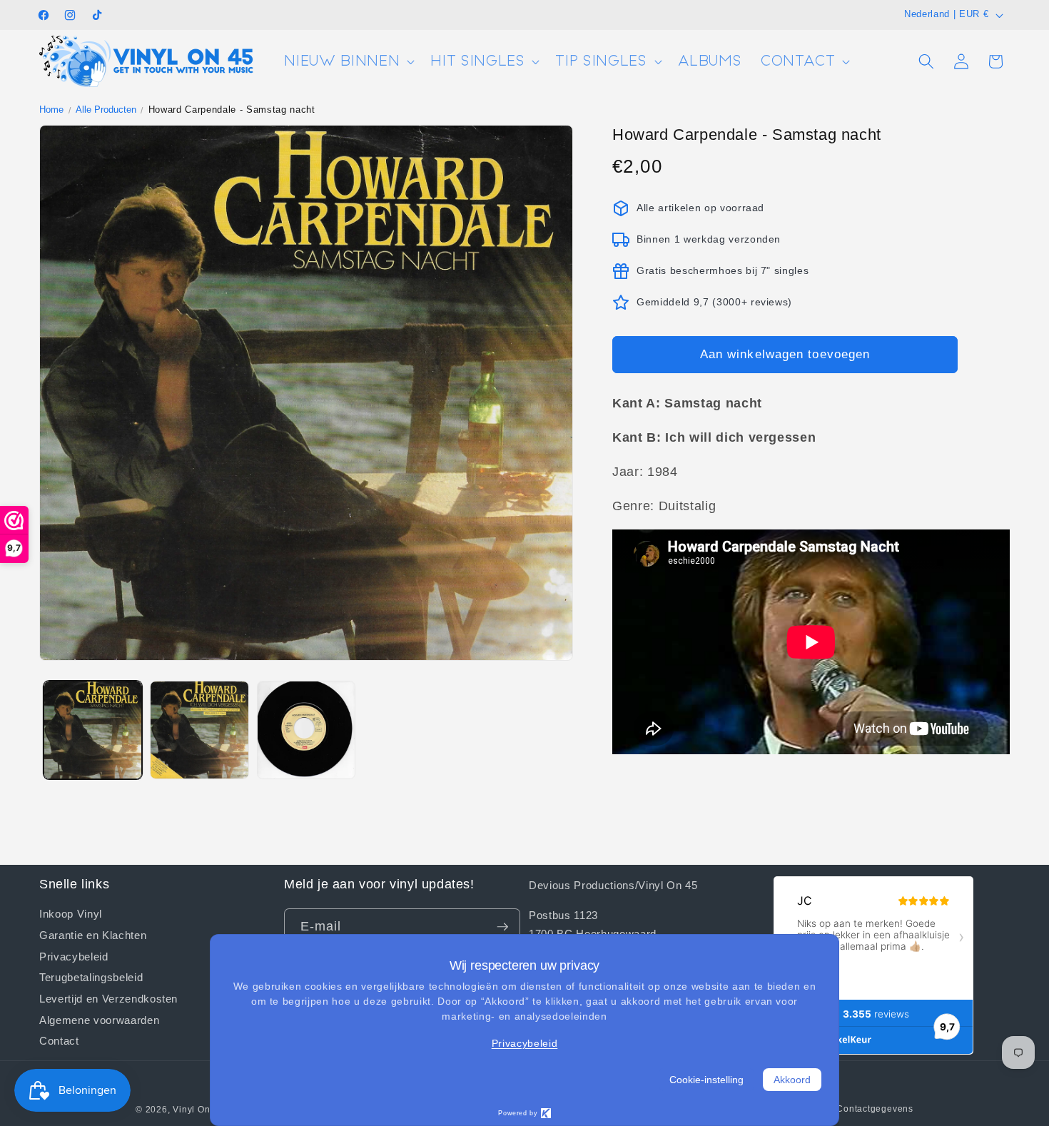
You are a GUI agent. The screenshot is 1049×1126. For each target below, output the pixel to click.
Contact (59, 1040)
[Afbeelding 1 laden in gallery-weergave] (93, 730)
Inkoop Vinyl (70, 913)
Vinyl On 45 (198, 1110)
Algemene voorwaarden (99, 1019)
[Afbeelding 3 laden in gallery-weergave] (306, 730)
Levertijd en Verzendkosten (108, 998)
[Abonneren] (502, 926)
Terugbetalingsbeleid (91, 977)
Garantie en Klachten (92, 934)
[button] (348, 62)
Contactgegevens (874, 1109)
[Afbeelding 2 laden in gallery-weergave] (199, 730)
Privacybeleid (73, 955)
